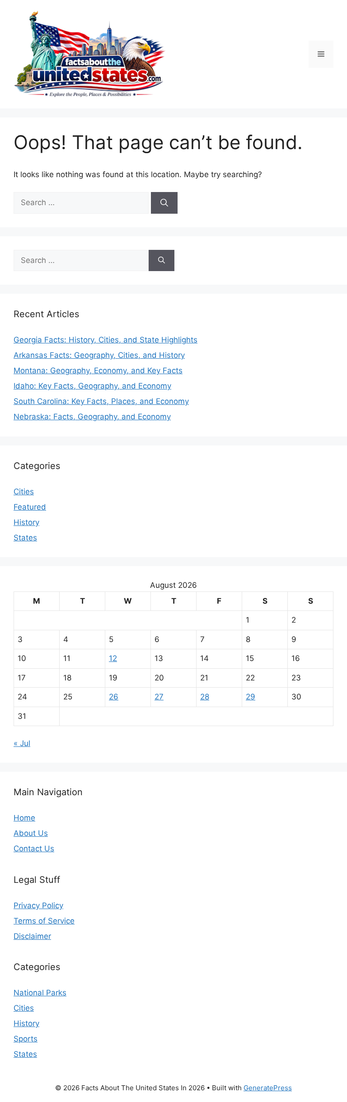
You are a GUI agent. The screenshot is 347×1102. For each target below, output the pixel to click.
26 (113, 696)
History (26, 522)
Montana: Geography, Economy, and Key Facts (98, 370)
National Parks (40, 992)
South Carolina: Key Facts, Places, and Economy (101, 401)
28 (204, 696)
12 (113, 658)
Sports (26, 1038)
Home (24, 817)
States (25, 537)
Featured (30, 506)
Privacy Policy (38, 905)
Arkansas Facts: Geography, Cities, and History (99, 355)
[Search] (164, 203)
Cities (24, 491)
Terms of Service (44, 920)
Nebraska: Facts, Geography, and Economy (92, 416)
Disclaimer (32, 936)
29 (250, 696)
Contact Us (34, 848)
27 (159, 696)
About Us (31, 833)
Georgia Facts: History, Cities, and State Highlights (105, 339)
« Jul (22, 743)
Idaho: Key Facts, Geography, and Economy (92, 385)
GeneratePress (268, 1087)
